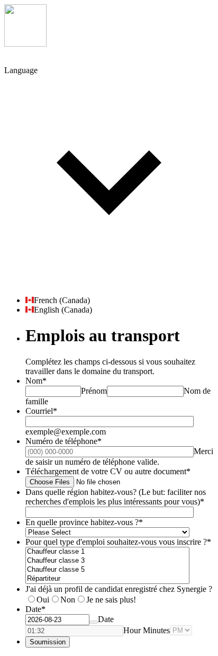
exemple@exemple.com (65, 431)
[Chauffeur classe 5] (107, 569)
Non (67, 599)
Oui (43, 599)
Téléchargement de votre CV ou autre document (107, 471)
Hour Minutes (146, 630)
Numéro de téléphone (63, 441)
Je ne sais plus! (111, 599)
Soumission (48, 642)
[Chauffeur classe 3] (107, 560)
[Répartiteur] (107, 578)
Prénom (94, 390)
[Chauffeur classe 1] (107, 551)
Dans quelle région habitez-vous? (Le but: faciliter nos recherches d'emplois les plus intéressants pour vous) (115, 496)
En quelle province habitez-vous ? (84, 522)
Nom (36, 380)
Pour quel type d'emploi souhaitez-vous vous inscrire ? (118, 541)
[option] (119, 300)
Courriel (41, 410)
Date (106, 619)
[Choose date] (93, 622)
